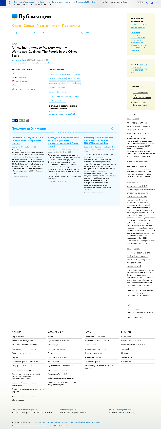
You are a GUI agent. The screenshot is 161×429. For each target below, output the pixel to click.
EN (142, 3)
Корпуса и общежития (21, 353)
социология (140, 47)
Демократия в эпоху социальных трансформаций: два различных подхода (27, 140)
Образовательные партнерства (61, 378)
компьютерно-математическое (137, 41)
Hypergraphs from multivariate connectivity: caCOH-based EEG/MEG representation (98, 140)
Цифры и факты (18, 336)
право (133, 47)
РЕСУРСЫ (126, 332)
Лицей (50, 336)
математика (135, 45)
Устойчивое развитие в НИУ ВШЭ (25, 344)
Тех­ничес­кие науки (140, 105)
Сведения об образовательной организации (24, 384)
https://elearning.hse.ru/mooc (121, 409)
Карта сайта (65, 426)
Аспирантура (53, 361)
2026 (145, 64)
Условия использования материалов (56, 422)
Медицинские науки (140, 95)
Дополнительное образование (61, 365)
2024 (137, 67)
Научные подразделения (95, 336)
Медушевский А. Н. (18, 147)
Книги (16, 25)
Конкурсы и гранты (92, 361)
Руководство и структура (22, 340)
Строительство (17, 73)
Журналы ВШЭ (127, 357)
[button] (55, 132)
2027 (141, 64)
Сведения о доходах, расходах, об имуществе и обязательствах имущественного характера (26, 376)
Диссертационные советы (96, 349)
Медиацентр (126, 353)
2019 (141, 70)
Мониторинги (90, 344)
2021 (132, 70)
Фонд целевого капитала (22, 365)
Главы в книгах (48, 25)
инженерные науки (138, 37)
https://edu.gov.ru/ (68, 409)
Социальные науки (140, 102)
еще (132, 72)
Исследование (148, 233)
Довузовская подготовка (58, 340)
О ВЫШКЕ (16, 332)
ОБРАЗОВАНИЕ (55, 332)
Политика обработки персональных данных (86, 422)
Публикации (34, 16)
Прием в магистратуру (57, 357)
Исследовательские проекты (97, 340)
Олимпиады (53, 344)
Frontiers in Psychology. (19, 60)
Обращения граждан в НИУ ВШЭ (25, 361)
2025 (132, 67)
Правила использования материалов (64, 33)
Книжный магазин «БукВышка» (133, 344)
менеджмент (145, 45)
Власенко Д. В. (89, 147)
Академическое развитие (95, 357)
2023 (141, 67)
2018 (145, 70)
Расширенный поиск (41, 33)
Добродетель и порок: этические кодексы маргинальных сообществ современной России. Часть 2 (63, 141)
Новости (131, 114)
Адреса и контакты (34, 422)
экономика (135, 50)
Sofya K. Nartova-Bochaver (45, 63)
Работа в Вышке (18, 400)
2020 (137, 70)
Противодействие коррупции (24, 370)
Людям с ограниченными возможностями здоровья (29, 390)
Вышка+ (51, 353)
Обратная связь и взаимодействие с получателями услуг (63, 383)
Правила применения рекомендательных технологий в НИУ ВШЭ (36, 426)
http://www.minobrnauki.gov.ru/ (24, 409)
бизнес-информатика (139, 24)
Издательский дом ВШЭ (131, 340)
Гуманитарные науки (140, 90)
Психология (38, 70)
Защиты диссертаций (93, 353)
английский (22, 78)
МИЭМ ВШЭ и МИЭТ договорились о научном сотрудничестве (139, 126)
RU (139, 3)
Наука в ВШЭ (84, 33)
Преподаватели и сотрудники (24, 349)
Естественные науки (140, 92)
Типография (126, 349)
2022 (145, 67)
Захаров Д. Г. (110, 147)
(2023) (63, 113)
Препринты (71, 25)
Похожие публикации (29, 128)
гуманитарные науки (138, 35)
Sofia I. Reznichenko (29, 63)
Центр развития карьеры (58, 370)
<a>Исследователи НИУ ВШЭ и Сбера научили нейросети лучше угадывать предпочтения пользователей (140, 259)
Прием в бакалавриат (57, 349)
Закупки (15, 357)
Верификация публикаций (21, 33)
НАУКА (88, 332)
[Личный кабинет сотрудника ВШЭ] (152, 3)
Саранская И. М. (100, 147)
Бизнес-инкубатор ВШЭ (57, 374)
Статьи (29, 25)
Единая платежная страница (23, 396)
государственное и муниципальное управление (138, 29)
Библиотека (126, 336)
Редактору (152, 422)
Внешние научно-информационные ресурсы (99, 366)
